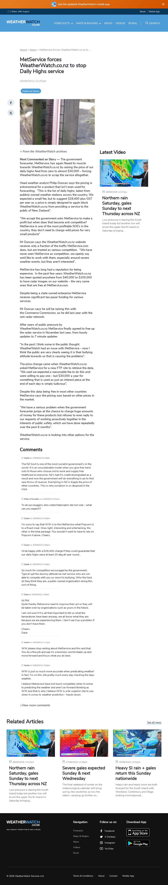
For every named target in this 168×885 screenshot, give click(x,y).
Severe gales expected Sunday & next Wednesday (83, 773)
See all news (154, 722)
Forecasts (62, 23)
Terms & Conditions (83, 875)
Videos (120, 23)
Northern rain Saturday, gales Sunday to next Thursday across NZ (121, 205)
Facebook (110, 831)
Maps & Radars (87, 23)
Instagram (110, 842)
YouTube (109, 848)
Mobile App (154, 11)
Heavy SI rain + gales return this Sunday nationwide (136, 773)
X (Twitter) (110, 836)
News (108, 23)
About (142, 11)
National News (30, 91)
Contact (113, 875)
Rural (132, 23)
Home (23, 50)
